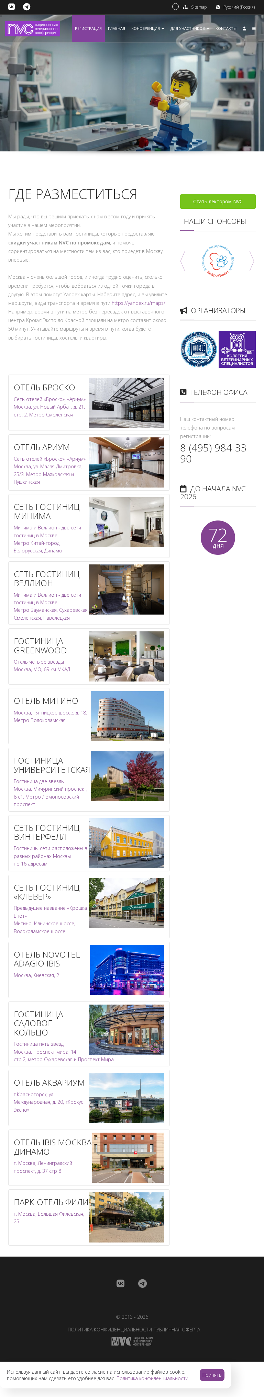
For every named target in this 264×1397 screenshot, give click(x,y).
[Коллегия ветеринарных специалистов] (237, 348)
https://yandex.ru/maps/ (138, 303)
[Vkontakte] (11, 7)
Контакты (226, 28)
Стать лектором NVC (218, 201)
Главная (116, 28)
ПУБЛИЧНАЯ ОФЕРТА (176, 1329)
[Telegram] (27, 7)
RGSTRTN (223, 139)
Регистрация (88, 28)
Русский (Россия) (239, 7)
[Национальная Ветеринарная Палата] (198, 348)
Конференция (146, 28)
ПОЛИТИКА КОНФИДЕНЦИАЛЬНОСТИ (110, 1329)
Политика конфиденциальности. (153, 1378)
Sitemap (199, 7)
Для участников (188, 28)
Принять (212, 1375)
